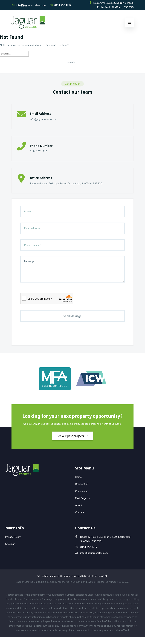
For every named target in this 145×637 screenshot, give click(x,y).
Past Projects (82, 498)
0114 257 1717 (62, 5)
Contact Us (85, 527)
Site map (10, 544)
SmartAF (103, 576)
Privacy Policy (13, 537)
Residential (81, 484)
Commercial (81, 491)
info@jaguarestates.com (30, 5)
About (78, 505)
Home (78, 477)
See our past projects (71, 436)
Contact (79, 512)
